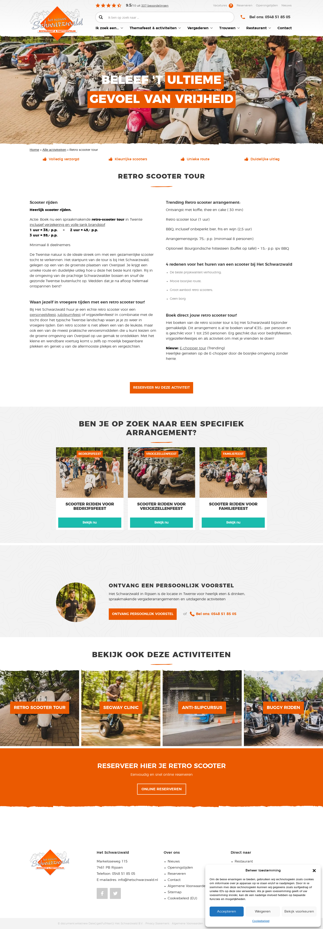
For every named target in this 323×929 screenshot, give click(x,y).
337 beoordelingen (155, 5)
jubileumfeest (69, 315)
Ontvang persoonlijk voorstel (142, 614)
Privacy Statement (157, 923)
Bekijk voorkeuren (299, 911)
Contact (174, 880)
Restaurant (244, 861)
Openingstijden (180, 867)
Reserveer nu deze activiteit (161, 387)
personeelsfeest (43, 315)
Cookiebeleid (260, 921)
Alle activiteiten (54, 150)
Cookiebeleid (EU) (182, 898)
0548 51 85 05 (123, 873)
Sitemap (174, 892)
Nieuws (174, 861)
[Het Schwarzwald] (63, 23)
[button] (314, 870)
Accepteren (226, 911)
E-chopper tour (193, 348)
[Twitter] (115, 893)
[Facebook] (102, 893)
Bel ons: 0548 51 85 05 (269, 17)
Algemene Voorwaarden (188, 886)
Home (34, 150)
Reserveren (177, 873)
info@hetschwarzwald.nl (138, 880)
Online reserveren (162, 789)
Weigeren (262, 911)
